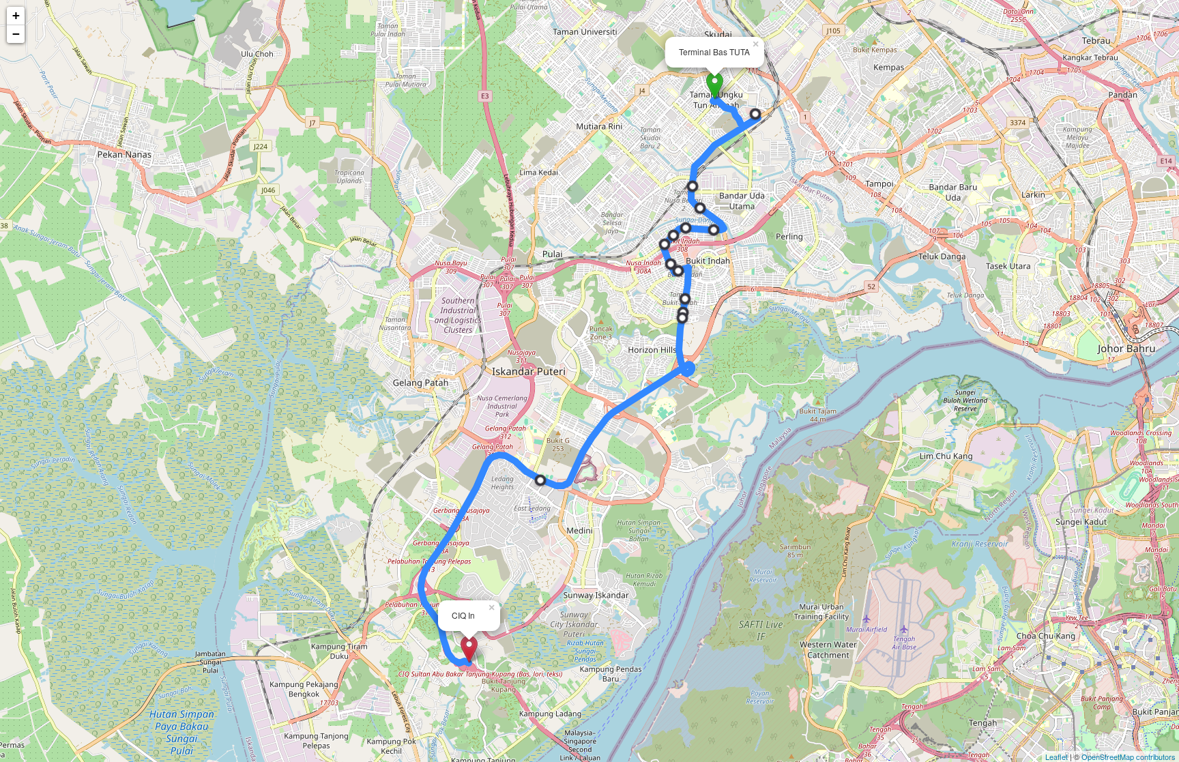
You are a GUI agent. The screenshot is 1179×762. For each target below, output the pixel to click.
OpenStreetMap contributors (1128, 756)
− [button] (16, 34)
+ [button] (16, 15)
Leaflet (1056, 756)
